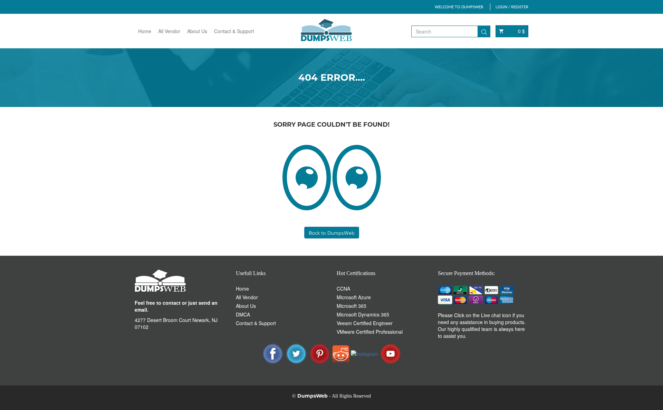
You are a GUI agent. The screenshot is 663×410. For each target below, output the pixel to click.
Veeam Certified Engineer (365, 323)
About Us (197, 31)
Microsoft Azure (354, 297)
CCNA (343, 288)
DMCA (243, 314)
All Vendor (169, 31)
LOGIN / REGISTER (512, 6)
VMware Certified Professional (370, 331)
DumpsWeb (312, 396)
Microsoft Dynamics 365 (363, 314)
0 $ (521, 31)
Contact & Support (234, 31)
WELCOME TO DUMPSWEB (459, 6)
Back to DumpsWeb (332, 232)
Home (144, 31)
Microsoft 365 (351, 305)
